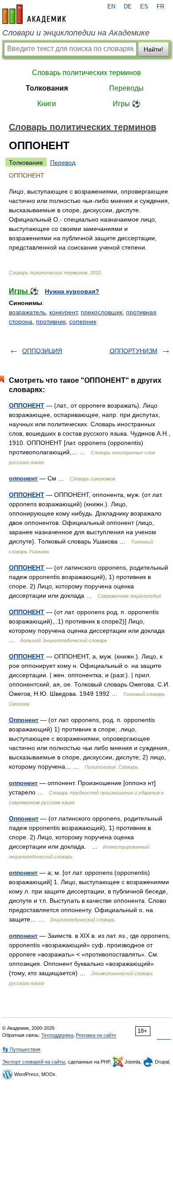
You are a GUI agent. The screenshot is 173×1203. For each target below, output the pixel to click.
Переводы (126, 88)
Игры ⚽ (127, 103)
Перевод (62, 162)
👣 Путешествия (21, 1049)
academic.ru (34, 14)
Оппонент (24, 719)
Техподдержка (57, 1035)
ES (144, 7)
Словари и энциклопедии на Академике (75, 32)
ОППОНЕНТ (26, 405)
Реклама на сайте (96, 1035)
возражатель (27, 312)
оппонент (23, 478)
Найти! (153, 49)
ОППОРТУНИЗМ (133, 350)
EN (111, 7)
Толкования (47, 88)
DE (128, 7)
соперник (82, 321)
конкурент (63, 312)
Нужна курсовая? (72, 291)
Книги (46, 103)
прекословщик (101, 312)
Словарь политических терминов (86, 72)
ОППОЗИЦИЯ (42, 350)
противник (51, 321)
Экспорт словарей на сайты (33, 1061)
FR (160, 7)
